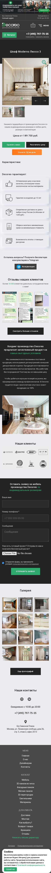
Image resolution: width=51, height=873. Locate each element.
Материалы (25, 802)
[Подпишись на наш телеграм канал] (25, 7)
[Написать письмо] (22, 699)
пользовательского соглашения (26, 564)
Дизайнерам (26, 763)
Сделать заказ (13, 145)
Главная (25, 756)
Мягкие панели (25, 791)
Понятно (10, 869)
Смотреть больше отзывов (25, 331)
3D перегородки (25, 795)
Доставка (25, 815)
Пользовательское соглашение (30, 846)
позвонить (30, 37)
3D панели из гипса (25, 783)
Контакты (25, 767)
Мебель (25, 780)
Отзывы (25, 834)
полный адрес (8, 18)
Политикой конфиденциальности (31, 865)
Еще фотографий (25, 671)
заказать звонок (42, 37)
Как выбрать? (25, 823)
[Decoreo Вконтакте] (29, 699)
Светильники (25, 798)
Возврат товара (25, 826)
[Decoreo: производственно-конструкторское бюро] (10, 25)
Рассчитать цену (37, 145)
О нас (25, 759)
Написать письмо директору (25, 837)
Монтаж (25, 819)
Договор (11, 846)
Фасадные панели (25, 787)
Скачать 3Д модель (27, 152)
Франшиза (25, 830)
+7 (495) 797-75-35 (37, 33)
